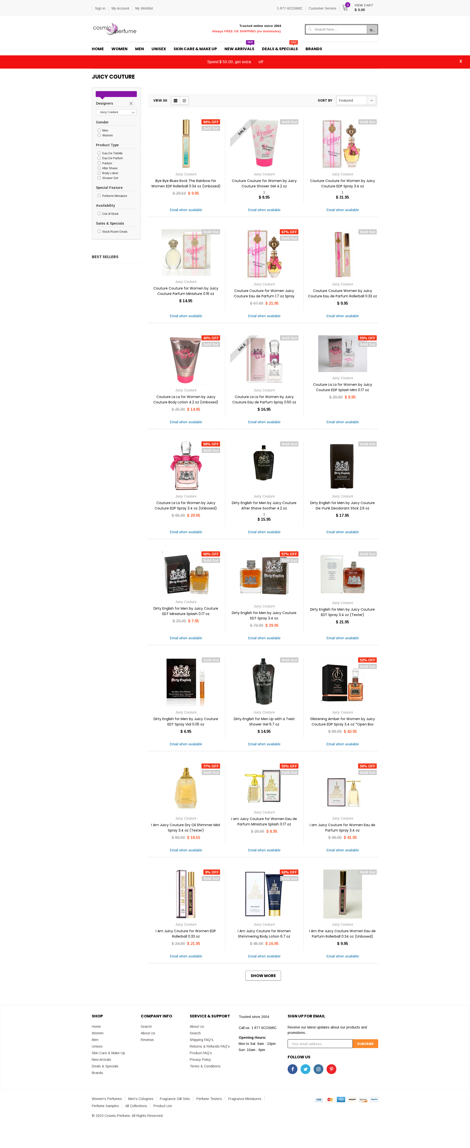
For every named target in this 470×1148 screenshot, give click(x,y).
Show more (263, 976)
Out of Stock (110, 214)
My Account (120, 8)
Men (105, 130)
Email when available (186, 210)
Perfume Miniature (114, 196)
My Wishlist (144, 8)
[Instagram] (318, 1069)
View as (160, 100)
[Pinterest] (331, 1069)
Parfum (107, 163)
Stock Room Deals (114, 231)
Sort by (325, 100)
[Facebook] (292, 1069)
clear (131, 103)
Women (107, 135)
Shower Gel (110, 178)
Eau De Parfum (112, 158)
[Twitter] (305, 1069)
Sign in (100, 8)
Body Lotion (110, 173)
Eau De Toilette (112, 153)
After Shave (110, 168)
